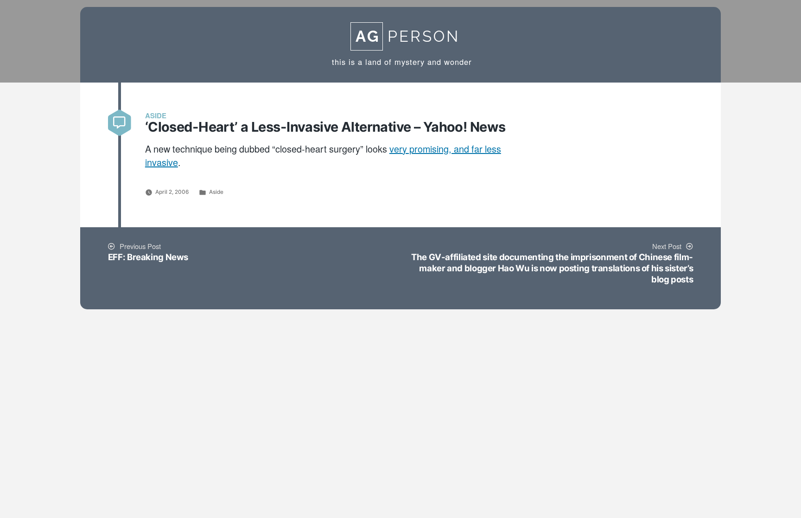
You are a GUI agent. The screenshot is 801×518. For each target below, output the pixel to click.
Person (408, 36)
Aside (216, 192)
